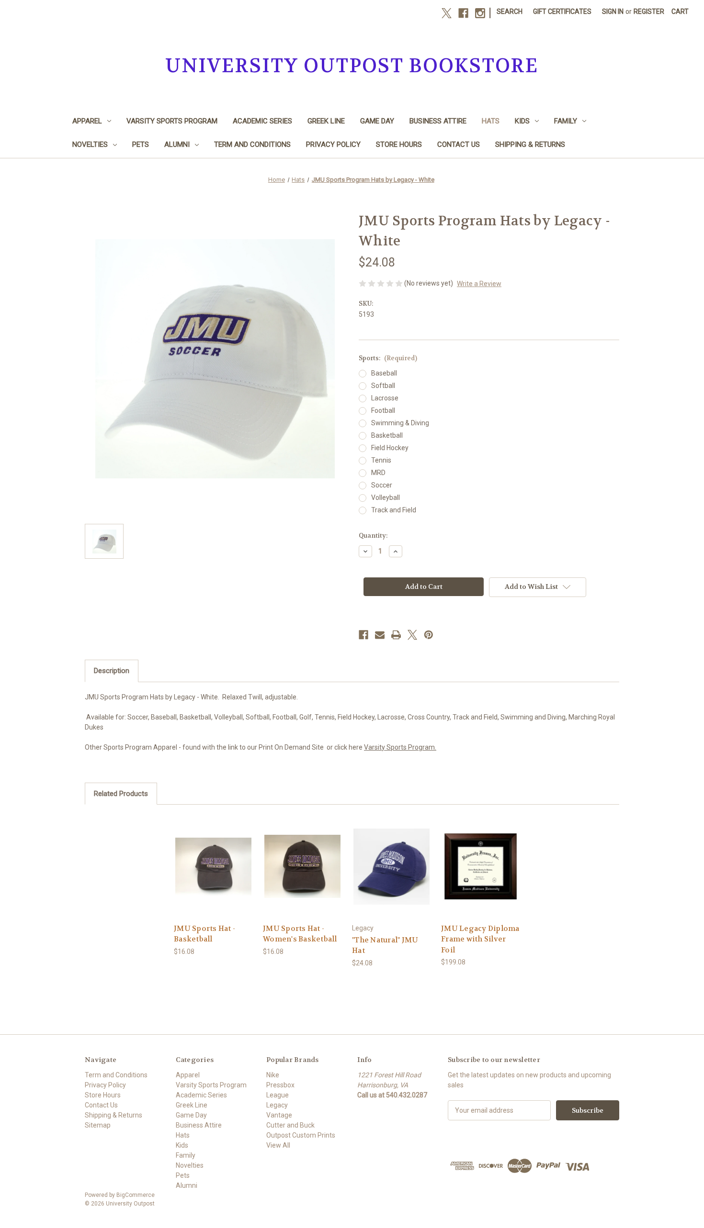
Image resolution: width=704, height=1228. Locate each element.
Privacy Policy (333, 144)
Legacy (277, 1105)
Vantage (279, 1115)
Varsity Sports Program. (400, 747)
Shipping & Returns (530, 144)
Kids (522, 121)
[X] (447, 13)
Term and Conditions (252, 144)
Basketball (387, 435)
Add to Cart (213, 875)
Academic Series (262, 121)
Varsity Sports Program (171, 121)
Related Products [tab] (121, 793)
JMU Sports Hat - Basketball (204, 934)
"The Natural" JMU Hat (385, 945)
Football (383, 410)
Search (509, 11)
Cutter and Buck (290, 1125)
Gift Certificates (562, 11)
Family (565, 121)
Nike (272, 1075)
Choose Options (391, 875)
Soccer (381, 485)
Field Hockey (390, 448)
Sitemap (98, 1125)
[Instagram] (480, 13)
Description (111, 670)
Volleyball (385, 497)
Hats (491, 121)
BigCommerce (135, 1195)
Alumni (177, 144)
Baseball (384, 373)
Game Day (377, 121)
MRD (378, 472)
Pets (140, 144)
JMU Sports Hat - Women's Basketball (300, 934)
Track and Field (393, 510)
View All (278, 1145)
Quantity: (373, 535)
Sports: (388, 358)
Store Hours (399, 144)
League (277, 1095)
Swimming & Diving (400, 423)
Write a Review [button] (479, 284)
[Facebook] (463, 13)
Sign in (613, 11)
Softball (383, 385)
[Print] (396, 635)
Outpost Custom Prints (300, 1135)
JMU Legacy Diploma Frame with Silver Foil (480, 939)
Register (649, 11)
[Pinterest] (428, 635)
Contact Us (458, 144)
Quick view (213, 858)
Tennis (381, 460)
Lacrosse (384, 398)
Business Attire (437, 121)
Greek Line (326, 121)
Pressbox (280, 1085)
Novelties (90, 144)
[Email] (380, 635)
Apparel (87, 121)
